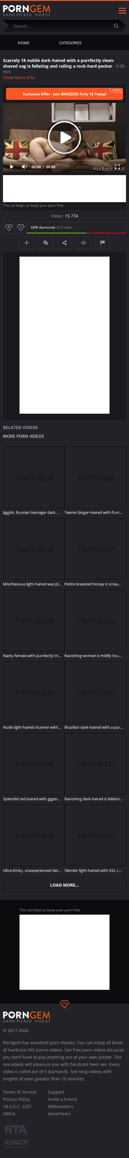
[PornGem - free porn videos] (26, 11)
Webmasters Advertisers (60, 1110)
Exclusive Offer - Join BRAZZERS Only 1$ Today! (64, 94)
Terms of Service (19, 1092)
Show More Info (18, 77)
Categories (70, 42)
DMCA (9, 1113)
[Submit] (118, 26)
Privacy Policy (16, 1099)
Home (23, 42)
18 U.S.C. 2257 (17, 1106)
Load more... (64, 885)
